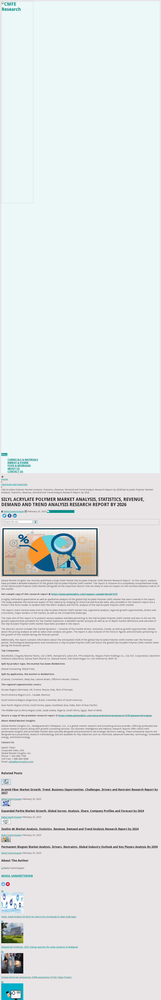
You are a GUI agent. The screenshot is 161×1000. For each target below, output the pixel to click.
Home (4, 479)
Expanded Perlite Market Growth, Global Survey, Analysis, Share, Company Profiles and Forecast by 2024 (72, 811)
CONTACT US (15, 471)
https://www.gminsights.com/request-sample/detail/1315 (84, 594)
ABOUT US (14, 468)
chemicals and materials (14, 484)
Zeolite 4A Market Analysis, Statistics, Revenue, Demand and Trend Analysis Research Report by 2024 (70, 829)
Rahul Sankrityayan (14, 511)
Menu (4, 454)
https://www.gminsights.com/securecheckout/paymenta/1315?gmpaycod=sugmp (105, 715)
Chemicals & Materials (23, 459)
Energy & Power (18, 462)
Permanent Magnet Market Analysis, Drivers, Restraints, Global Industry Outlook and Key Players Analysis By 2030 (79, 846)
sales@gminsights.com (20, 761)
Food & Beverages (19, 465)
